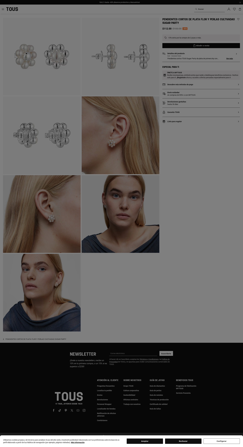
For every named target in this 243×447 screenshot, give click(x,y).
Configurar (222, 441)
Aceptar (144, 441)
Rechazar (183, 441)
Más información (78, 442)
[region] (121, 441)
